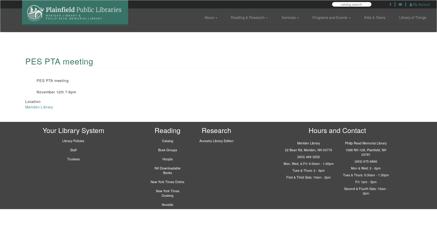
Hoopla (168, 159)
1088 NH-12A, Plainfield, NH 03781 (366, 152)
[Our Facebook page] (390, 4)
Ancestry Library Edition (216, 140)
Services (289, 17)
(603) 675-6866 (366, 161)
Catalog (167, 140)
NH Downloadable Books (167, 170)
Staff (73, 150)
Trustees (73, 159)
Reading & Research (248, 17)
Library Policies (73, 140)
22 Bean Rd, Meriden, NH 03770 (308, 150)
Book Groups (167, 150)
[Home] (75, 16)
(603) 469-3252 (308, 156)
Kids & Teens (375, 17)
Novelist (167, 204)
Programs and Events (330, 17)
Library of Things (412, 17)
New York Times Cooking (167, 193)
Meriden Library (39, 107)
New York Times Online (167, 181)
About (209, 17)
